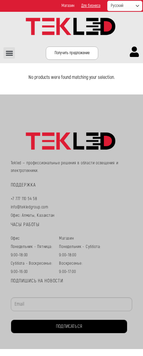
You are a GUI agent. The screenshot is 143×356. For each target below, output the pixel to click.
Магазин (67, 5)
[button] (9, 53)
